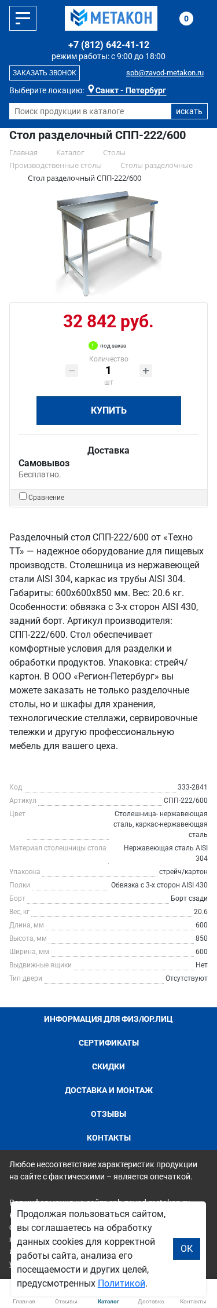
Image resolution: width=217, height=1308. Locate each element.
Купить (109, 410)
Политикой (121, 1283)
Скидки (108, 1066)
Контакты (109, 1137)
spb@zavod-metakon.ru (165, 72)
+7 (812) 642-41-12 (108, 44)
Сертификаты (109, 1042)
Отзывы (108, 1114)
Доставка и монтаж (109, 1090)
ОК (187, 1248)
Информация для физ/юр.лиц (108, 1019)
